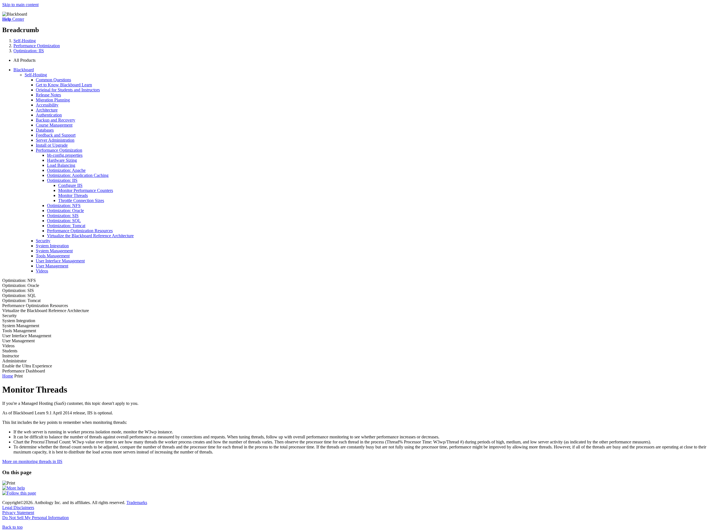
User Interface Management (60, 260)
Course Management (54, 125)
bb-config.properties (65, 155)
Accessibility (47, 105)
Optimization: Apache (66, 170)
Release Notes (48, 94)
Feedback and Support (56, 135)
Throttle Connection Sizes (81, 200)
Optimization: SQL (64, 220)
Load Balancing (61, 165)
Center (13, 19)
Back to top (12, 527)
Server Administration (55, 140)
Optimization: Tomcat (66, 225)
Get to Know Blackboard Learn (64, 84)
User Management (52, 265)
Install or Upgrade (52, 145)
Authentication (49, 115)
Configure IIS (70, 185)
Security (43, 240)
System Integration (52, 245)
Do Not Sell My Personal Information (35, 517)
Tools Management (53, 255)
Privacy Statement (18, 512)
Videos (42, 271)
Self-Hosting (24, 40)
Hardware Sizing (62, 160)
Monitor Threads (73, 195)
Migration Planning (53, 100)
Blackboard (23, 69)
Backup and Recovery (55, 120)
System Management (54, 250)
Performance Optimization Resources (80, 230)
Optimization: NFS (64, 205)
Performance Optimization (36, 45)
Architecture (47, 110)
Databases (45, 130)
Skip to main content (20, 4)
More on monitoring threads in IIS (32, 461)
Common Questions (53, 79)
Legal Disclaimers (18, 507)
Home (7, 376)
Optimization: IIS (28, 50)
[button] (363, 60)
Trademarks (136, 502)
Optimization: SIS (63, 215)
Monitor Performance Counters (85, 190)
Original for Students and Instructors (68, 89)
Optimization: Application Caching (78, 175)
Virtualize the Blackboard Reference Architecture (90, 235)
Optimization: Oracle (65, 210)
